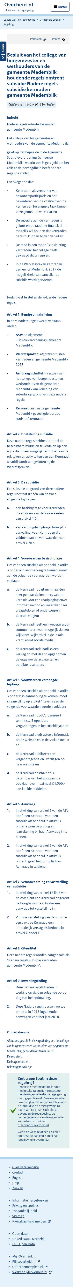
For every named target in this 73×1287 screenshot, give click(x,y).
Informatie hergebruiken (30, 1200)
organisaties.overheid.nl (33, 1125)
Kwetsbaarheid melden (29, 1221)
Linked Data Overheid (28, 1239)
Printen (56, 39)
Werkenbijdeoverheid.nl (29, 1272)
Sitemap (18, 1216)
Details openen (3, 51)
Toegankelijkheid (24, 1211)
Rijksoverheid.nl (23, 1261)
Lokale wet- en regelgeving (19, 19)
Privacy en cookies (25, 1205)
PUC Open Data (23, 1244)
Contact (17, 1172)
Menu (62, 7)
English (17, 1177)
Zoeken (17, 1188)
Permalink (36, 39)
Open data (20, 1233)
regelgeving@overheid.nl (34, 1139)
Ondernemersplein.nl (27, 1267)
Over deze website (25, 1167)
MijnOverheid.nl (23, 1256)
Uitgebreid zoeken (50, 19)
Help (15, 1183)
